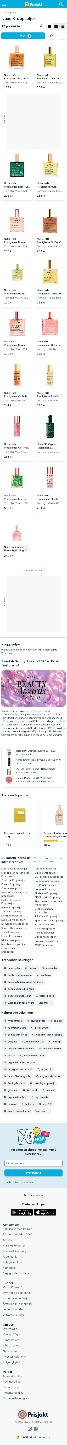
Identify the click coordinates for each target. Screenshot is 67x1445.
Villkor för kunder (13, 1315)
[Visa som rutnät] (50, 26)
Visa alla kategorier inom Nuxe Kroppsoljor (48, 859)
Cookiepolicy (11, 1387)
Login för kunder (13, 1309)
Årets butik (10, 1256)
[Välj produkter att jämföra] (51, 35)
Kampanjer (9, 1267)
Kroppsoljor (11, 12)
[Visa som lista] (56, 26)
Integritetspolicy (13, 1392)
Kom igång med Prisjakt (17, 1229)
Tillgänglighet (11, 1362)
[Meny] (4, 4)
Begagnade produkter (16, 1273)
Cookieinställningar (15, 1398)
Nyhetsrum (10, 1351)
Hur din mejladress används (18, 1182)
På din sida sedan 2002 (18, 1234)
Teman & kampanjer (15, 1251)
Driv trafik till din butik (17, 1292)
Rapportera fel (33, 570)
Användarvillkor (13, 1376)
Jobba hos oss (11, 1345)
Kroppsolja (7, 653)
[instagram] (29, 1428)
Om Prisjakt (10, 1328)
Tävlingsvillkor (12, 1381)
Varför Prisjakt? (12, 1287)
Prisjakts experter (14, 1245)
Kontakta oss (11, 1340)
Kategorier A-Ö (12, 1262)
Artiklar (7, 1240)
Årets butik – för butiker (17, 1303)
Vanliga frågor (11, 1334)
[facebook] (36, 1428)
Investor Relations (14, 1356)
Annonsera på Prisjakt (17, 1298)
